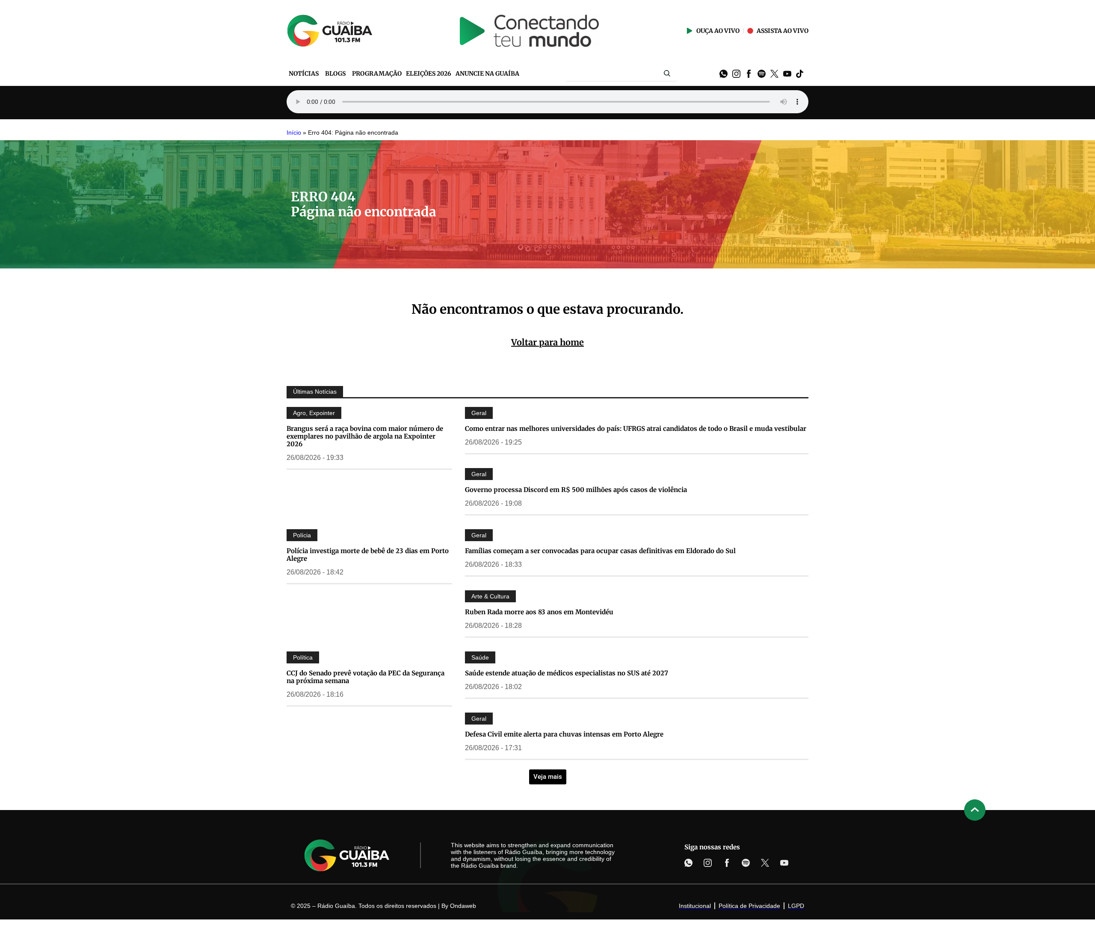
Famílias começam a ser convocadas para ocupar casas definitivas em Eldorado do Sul (600, 551)
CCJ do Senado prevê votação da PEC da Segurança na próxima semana (365, 677)
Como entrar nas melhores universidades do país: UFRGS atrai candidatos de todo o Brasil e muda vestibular (635, 428)
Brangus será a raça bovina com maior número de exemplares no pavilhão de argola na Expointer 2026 (365, 436)
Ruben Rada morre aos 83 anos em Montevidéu (539, 612)
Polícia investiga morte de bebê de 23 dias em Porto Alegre (368, 555)
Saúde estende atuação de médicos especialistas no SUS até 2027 (566, 673)
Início (294, 133)
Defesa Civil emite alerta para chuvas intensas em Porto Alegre (564, 734)
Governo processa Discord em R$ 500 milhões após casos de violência (576, 490)
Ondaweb (463, 905)
